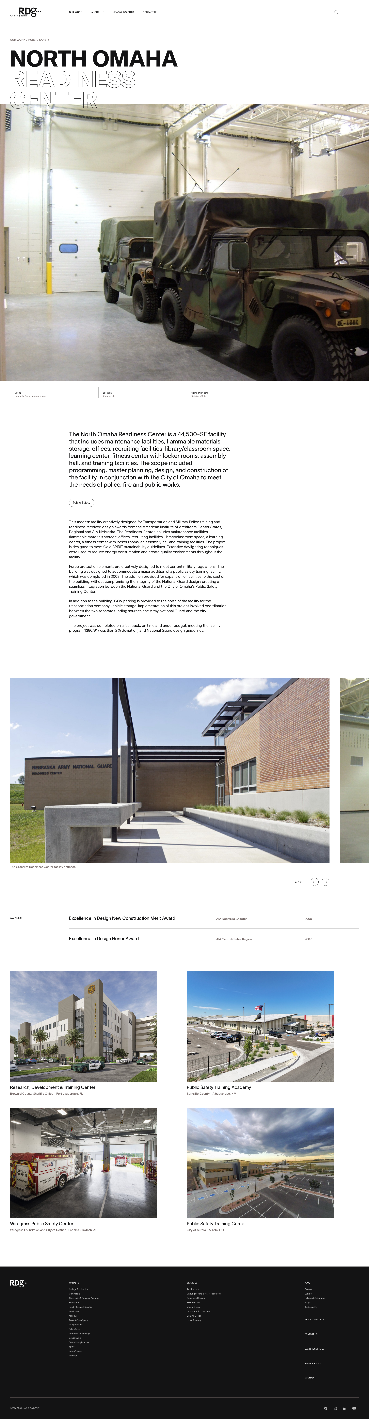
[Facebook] (326, 1408)
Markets (74, 1283)
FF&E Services (193, 1302)
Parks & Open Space (78, 1320)
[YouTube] (354, 1408)
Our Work (75, 12)
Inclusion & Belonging (315, 1298)
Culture (308, 1294)
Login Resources (314, 1348)
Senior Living (75, 1338)
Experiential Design (196, 1298)
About (95, 12)
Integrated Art (76, 1324)
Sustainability (311, 1307)
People (308, 1302)
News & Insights (123, 12)
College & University (78, 1289)
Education (74, 1302)
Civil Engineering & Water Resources (204, 1294)
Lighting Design (194, 1316)
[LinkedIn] (345, 1408)
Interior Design (193, 1307)
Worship (73, 1356)
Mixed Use (74, 1316)
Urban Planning (194, 1320)
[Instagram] (335, 1408)
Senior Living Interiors (79, 1342)
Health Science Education (81, 1307)
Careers (308, 1289)
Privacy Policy (313, 1363)
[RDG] (25, 12)
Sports (72, 1347)
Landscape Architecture (198, 1311)
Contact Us (150, 12)
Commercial (74, 1294)
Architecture (193, 1289)
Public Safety (38, 40)
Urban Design (75, 1351)
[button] (103, 12)
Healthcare (74, 1311)
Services (192, 1283)
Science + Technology (79, 1333)
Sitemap (309, 1378)
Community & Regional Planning (84, 1298)
